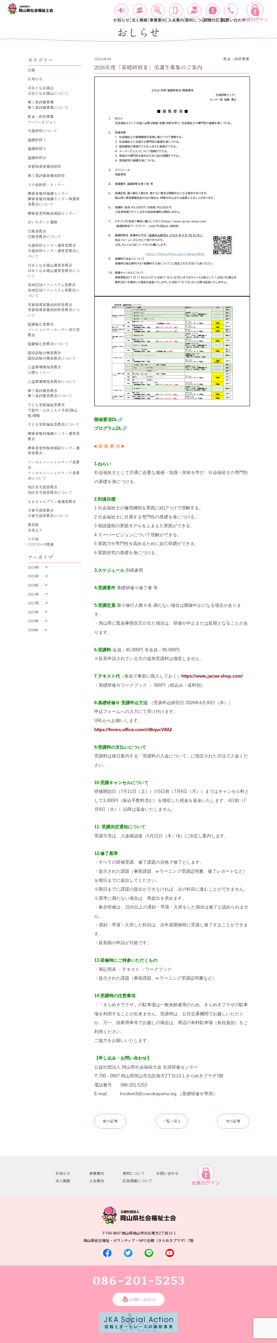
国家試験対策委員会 (44, 352)
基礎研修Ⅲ (37, 157)
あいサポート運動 (42, 222)
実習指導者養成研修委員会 (50, 304)
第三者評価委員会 (42, 390)
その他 (33, 538)
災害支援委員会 (41, 510)
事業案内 (96, 1173)
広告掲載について (137, 1180)
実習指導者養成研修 (44, 166)
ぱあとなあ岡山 (41, 87)
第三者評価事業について (48, 107)
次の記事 (233, 1121)
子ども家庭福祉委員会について (54, 424)
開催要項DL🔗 (108, 419)
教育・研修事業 (41, 116)
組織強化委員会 (41, 324)
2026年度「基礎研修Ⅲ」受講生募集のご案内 (148, 67)
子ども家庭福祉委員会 (46, 404)
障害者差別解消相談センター (52, 213)
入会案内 (96, 1180)
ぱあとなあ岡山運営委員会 (50, 265)
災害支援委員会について (48, 515)
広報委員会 (37, 231)
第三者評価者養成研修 (46, 175)
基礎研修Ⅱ (37, 148)
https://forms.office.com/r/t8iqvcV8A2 (133, 729)
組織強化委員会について (48, 343)
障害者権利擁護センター (48, 193)
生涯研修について (42, 130)
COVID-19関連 (41, 544)
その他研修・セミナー (46, 184)
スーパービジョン (42, 121)
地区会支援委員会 (42, 486)
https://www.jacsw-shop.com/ (212, 676)
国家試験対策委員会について (52, 358)
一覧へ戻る (171, 1121)
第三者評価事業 (41, 102)
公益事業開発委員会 (44, 366)
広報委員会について (44, 236)
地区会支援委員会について (50, 492)
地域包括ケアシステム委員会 (52, 284)
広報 (31, 69)
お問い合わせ (167, 1173)
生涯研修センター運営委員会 (52, 245)
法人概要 (62, 1180)
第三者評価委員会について (50, 395)
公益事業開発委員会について (52, 381)
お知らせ (35, 78)
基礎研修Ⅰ (37, 139)
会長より (35, 530)
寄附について (134, 1173)
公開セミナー (39, 372)
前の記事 (110, 1121)
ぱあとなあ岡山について (48, 93)
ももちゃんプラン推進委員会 (52, 501)
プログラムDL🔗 (110, 428)
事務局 (33, 524)
